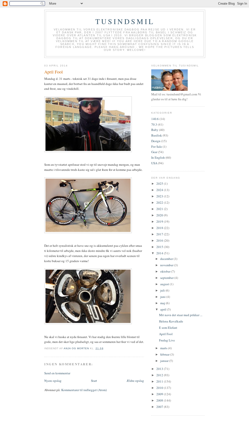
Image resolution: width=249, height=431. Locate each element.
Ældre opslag (135, 380)
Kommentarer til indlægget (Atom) (84, 390)
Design (155, 141)
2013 (160, 369)
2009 (160, 394)
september (167, 277)
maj (163, 303)
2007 (160, 406)
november (167, 265)
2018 (160, 228)
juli (163, 290)
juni (163, 296)
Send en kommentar (57, 373)
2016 (160, 240)
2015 (160, 247)
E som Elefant (168, 327)
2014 (160, 253)
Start (94, 380)
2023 (160, 196)
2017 (160, 234)
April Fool (166, 334)
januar (164, 360)
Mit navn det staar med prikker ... (180, 315)
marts (164, 348)
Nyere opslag (53, 380)
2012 (160, 375)
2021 (160, 209)
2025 (160, 183)
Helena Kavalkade (171, 321)
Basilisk (156, 135)
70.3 (154, 124)
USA (154, 163)
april (163, 309)
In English (158, 157)
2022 (160, 202)
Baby (154, 130)
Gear (154, 152)
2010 (160, 387)
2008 (160, 400)
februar (165, 354)
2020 (160, 215)
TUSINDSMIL (124, 21)
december (167, 259)
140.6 (155, 119)
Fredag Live (167, 340)
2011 (160, 381)
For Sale (156, 146)
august (165, 284)
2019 (160, 221)
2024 (160, 190)
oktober (165, 271)
